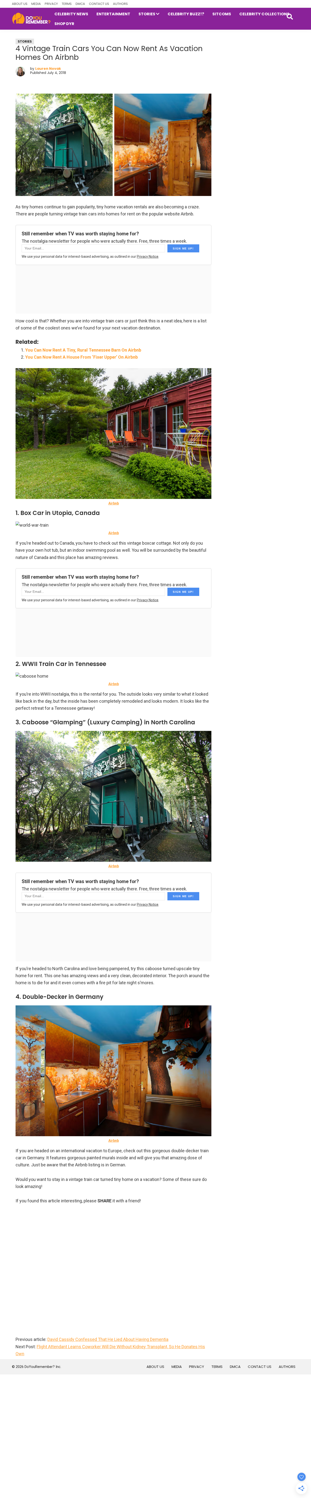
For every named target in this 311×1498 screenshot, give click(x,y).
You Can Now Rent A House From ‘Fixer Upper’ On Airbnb (81, 357)
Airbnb (113, 503)
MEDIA (36, 3)
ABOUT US (19, 3)
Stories (25, 41)
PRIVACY (51, 3)
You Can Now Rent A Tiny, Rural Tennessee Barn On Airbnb (83, 350)
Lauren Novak (48, 68)
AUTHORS (120, 3)
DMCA (80, 3)
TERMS (67, 3)
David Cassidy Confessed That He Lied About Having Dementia (107, 1339)
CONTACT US (99, 3)
